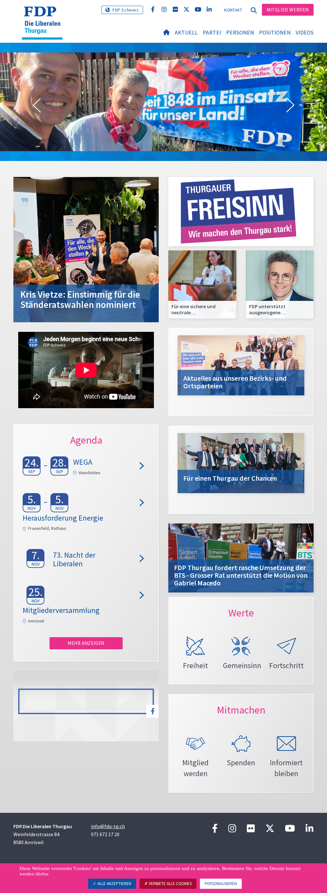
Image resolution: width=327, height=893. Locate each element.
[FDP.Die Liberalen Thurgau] (44, 14)
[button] (37, 105)
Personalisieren (221, 883)
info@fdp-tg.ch (108, 826)
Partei (212, 32)
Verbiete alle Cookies (170, 883)
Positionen (275, 32)
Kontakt (233, 10)
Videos (305, 32)
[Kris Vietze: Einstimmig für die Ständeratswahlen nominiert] (86, 249)
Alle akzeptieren (113, 883)
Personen (240, 32)
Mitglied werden (288, 10)
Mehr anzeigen (86, 643)
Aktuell (186, 32)
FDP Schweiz (125, 10)
